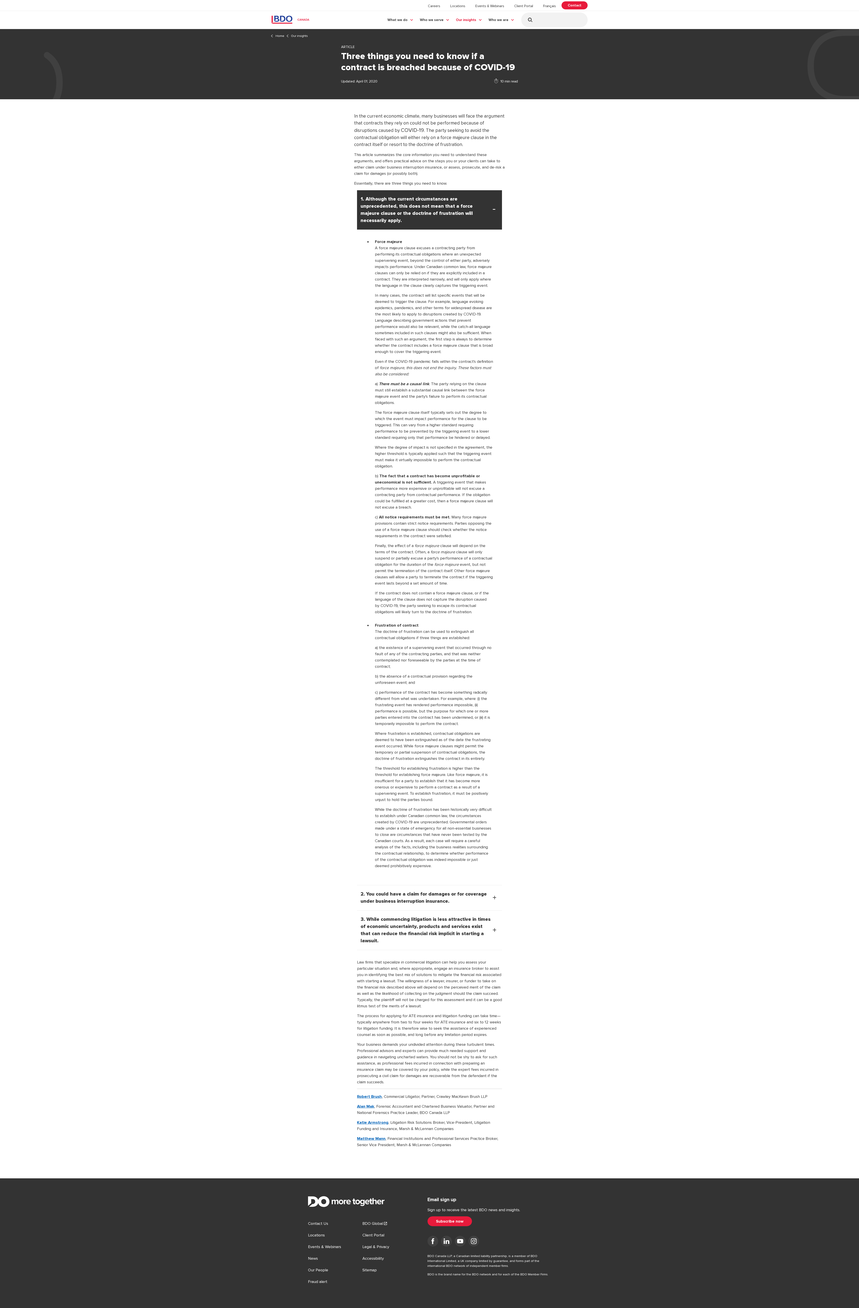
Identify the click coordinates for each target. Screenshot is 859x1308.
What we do (397, 20)
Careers (434, 6)
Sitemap (369, 1270)
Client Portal (523, 6)
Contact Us (318, 1223)
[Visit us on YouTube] (460, 1242)
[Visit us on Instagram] (473, 1242)
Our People (318, 1270)
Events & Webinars (489, 6)
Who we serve (432, 20)
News (313, 1258)
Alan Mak (365, 1106)
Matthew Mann (371, 1138)
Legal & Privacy (375, 1246)
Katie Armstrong (372, 1122)
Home (280, 36)
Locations (457, 6)
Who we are (498, 20)
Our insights (466, 20)
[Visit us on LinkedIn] (446, 1242)
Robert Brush (369, 1096)
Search (530, 19)
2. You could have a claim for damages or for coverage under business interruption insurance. (424, 898)
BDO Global (372, 1223)
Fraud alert (317, 1281)
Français (549, 6)
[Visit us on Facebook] (432, 1242)
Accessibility (373, 1258)
